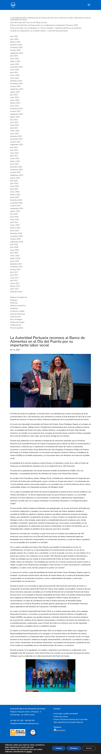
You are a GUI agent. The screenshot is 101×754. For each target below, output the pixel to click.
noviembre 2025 (16, 47)
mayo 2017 (14, 278)
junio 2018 (14, 247)
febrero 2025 (15, 61)
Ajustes (89, 748)
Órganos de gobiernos (18, 297)
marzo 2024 (14, 75)
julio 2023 (14, 94)
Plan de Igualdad (16, 328)
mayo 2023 (14, 97)
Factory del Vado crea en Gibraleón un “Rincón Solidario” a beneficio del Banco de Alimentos (46, 28)
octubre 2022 (15, 111)
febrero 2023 (15, 103)
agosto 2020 (15, 178)
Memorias (14, 303)
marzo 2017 (14, 283)
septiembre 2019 (16, 208)
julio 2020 (14, 181)
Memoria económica (17, 305)
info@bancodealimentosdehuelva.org (24, 723)
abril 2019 (14, 222)
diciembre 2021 (16, 136)
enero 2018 (14, 261)
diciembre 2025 (16, 45)
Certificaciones (15, 325)
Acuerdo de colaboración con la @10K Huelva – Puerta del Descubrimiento (39, 31)
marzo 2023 (14, 100)
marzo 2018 (14, 255)
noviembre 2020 (16, 169)
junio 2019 (14, 217)
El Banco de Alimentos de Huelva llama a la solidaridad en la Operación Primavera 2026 (44, 25)
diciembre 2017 (16, 264)
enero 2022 (14, 133)
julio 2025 (14, 56)
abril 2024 (14, 72)
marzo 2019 (14, 225)
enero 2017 (14, 289)
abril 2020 (14, 189)
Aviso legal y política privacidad (66, 713)
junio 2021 (14, 150)
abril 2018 (14, 253)
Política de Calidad (17, 322)
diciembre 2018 (16, 233)
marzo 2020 (14, 192)
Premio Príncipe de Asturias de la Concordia (70, 719)
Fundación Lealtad (17, 311)
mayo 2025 (14, 58)
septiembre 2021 (16, 144)
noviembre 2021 (16, 139)
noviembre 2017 (16, 266)
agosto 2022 (15, 117)
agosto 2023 (15, 92)
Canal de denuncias (17, 314)
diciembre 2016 (16, 292)
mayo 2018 (14, 250)
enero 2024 (14, 78)
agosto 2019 (15, 211)
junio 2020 (14, 183)
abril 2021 (14, 156)
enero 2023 (14, 106)
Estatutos (13, 300)
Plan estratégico (16, 319)
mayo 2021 (14, 153)
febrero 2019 (15, 228)
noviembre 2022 (16, 108)
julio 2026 (14, 36)
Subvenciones (15, 317)
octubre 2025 (15, 50)
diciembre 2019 (16, 200)
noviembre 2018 (16, 236)
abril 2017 (14, 280)
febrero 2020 (15, 194)
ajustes (29, 752)
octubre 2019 (15, 205)
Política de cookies (61, 716)
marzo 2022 (14, 131)
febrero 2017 (15, 286)
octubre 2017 (15, 269)
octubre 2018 (15, 239)
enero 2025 (14, 64)
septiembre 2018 (16, 242)
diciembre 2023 (16, 81)
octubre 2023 (15, 86)
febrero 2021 (15, 161)
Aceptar (59, 748)
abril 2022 (14, 128)
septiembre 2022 (16, 114)
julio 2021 (14, 147)
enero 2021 (14, 164)
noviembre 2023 (16, 83)
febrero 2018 (15, 258)
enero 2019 (14, 230)
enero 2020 (14, 197)
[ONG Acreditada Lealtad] (19, 735)
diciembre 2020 (16, 167)
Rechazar (74, 748)
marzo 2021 (14, 158)
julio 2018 (14, 244)
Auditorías (14, 308)
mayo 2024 (14, 69)
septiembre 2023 (16, 89)
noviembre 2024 (16, 67)
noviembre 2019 (16, 203)
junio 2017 (14, 275)
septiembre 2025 (16, 53)
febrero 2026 (15, 42)
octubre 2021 (15, 142)
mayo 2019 (14, 219)
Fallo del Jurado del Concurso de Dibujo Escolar (28, 22)
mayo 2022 (14, 125)
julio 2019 (14, 214)
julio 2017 (14, 272)
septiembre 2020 (16, 175)
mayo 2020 (14, 186)
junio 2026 (14, 39)
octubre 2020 (15, 172)
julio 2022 (14, 120)
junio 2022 (14, 122)
